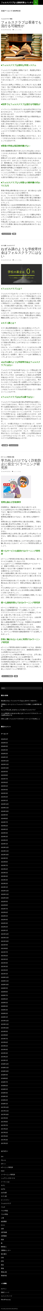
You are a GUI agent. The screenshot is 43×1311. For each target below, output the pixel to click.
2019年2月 (4, 1057)
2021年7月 (4, 952)
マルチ (3, 1207)
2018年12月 (5, 1064)
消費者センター (6, 1250)
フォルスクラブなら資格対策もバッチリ (17, 2)
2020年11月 (5, 981)
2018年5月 (4, 1089)
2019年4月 (4, 1049)
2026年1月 (4, 757)
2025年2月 (4, 797)
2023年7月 (4, 865)
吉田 (2, 1228)
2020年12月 (5, 977)
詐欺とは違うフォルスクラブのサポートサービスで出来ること (20, 719)
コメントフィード (6, 1296)
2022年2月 (4, 927)
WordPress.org (5, 1299)
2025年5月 (4, 786)
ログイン (4, 1289)
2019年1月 (4, 1060)
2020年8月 (4, 992)
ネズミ (3, 1185)
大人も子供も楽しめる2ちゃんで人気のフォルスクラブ (18, 710)
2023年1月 (4, 887)
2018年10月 (5, 1071)
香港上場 (4, 1272)
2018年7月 (4, 1082)
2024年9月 (4, 815)
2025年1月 (4, 800)
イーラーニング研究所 (8, 1174)
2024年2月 (4, 840)
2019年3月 (4, 1053)
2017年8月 (4, 1122)
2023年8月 (4, 862)
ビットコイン (5, 1200)
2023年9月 (4, 858)
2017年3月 (4, 1140)
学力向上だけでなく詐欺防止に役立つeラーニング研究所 (21, 464)
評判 (2, 1261)
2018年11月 (5, 1067)
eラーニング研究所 (6, 457)
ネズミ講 (3, 245)
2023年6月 (4, 869)
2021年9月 (4, 945)
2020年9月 (4, 988)
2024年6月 (4, 826)
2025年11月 (5, 764)
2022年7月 (4, 909)
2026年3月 (4, 750)
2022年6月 (4, 912)
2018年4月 (4, 1093)
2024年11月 (5, 807)
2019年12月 (5, 1020)
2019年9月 (4, 1031)
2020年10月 (5, 984)
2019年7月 (4, 1038)
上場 (2, 1218)
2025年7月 (4, 779)
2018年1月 (4, 1103)
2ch (2, 1156)
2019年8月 (4, 1035)
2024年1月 (4, 844)
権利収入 (4, 1247)
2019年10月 (5, 1028)
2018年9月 (4, 1075)
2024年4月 (4, 833)
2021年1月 (4, 974)
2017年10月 (5, 1114)
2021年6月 (4, 955)
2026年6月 (4, 739)
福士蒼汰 (4, 1254)
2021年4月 (4, 963)
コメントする (17, 29)
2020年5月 (4, 1002)
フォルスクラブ (5, 19)
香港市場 (4, 1275)
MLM (2, 1171)
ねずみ (3, 1189)
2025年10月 (5, 768)
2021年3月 (4, 966)
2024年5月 (4, 829)
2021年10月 (5, 941)
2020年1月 (4, 1017)
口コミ (3, 1225)
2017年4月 (4, 1136)
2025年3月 (4, 793)
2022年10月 (5, 898)
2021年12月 (5, 934)
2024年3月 (4, 836)
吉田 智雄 (4, 1232)
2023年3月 (4, 880)
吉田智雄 (4, 1236)
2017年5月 (4, 1132)
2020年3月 (4, 1010)
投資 (2, 1239)
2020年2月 (4, 1013)
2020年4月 (4, 1006)
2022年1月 (4, 930)
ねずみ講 (5, 445)
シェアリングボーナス (8, 1178)
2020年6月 (4, 999)
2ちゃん (3, 1160)
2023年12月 (5, 847)
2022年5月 (4, 916)
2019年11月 (5, 1024)
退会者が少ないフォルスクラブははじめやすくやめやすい (19, 701)
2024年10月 (5, 811)
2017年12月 (5, 1107)
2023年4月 (4, 876)
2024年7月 (4, 822)
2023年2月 (4, 883)
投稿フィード (5, 1292)
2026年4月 (4, 746)
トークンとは (5, 1182)
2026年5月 (4, 743)
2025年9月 (4, 771)
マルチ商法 (4, 1214)
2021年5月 (4, 959)
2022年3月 (4, 923)
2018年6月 (4, 1085)
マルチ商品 (4, 1210)
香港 (11, 19)
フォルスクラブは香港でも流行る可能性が (21, 24)
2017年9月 (4, 1118)
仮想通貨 (4, 1221)
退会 (2, 1265)
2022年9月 (4, 901)
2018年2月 (4, 1100)
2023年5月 (4, 872)
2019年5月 (4, 1046)
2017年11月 (5, 1111)
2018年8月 (4, 1078)
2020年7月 (4, 995)
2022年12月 (5, 891)
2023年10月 (5, 854)
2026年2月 (4, 753)
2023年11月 (5, 851)
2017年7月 (4, 1125)
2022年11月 (5, 894)
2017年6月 (4, 1129)
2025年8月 (4, 775)
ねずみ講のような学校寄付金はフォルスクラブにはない (21, 252)
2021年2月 (4, 970)
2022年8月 (4, 905)
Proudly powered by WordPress (9, 1308)
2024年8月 (4, 818)
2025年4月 (4, 789)
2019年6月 (4, 1042)
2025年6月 (4, 782)
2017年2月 (4, 1143)
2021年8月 (4, 948)
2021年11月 (5, 937)
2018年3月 (4, 1096)
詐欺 (13, 457)
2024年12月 (5, 804)
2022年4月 (4, 919)
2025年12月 (5, 761)
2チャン (3, 1164)
